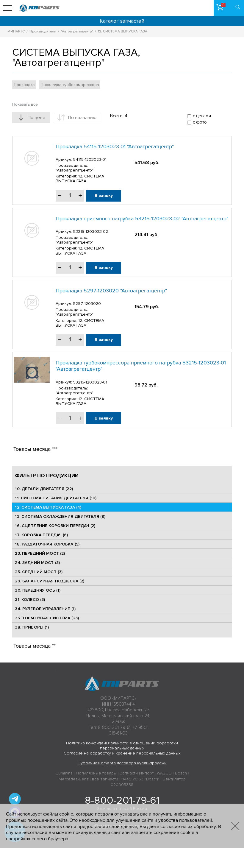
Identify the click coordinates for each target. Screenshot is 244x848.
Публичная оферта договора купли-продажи (122, 763)
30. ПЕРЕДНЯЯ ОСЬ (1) (37, 590)
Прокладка (24, 84)
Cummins (64, 773)
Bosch (181, 773)
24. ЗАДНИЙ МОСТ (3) (37, 562)
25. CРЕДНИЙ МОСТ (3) (38, 571)
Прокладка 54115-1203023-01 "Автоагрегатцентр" (115, 146)
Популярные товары (96, 773)
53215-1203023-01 (90, 382)
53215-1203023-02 (90, 231)
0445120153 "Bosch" (140, 779)
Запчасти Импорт (137, 773)
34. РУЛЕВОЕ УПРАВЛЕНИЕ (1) (45, 608)
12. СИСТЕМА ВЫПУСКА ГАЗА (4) (48, 507)
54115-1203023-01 (90, 159)
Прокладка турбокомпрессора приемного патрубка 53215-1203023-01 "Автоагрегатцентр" (141, 365)
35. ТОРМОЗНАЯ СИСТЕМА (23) (47, 618)
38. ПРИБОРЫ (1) (32, 627)
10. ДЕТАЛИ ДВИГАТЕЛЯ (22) (44, 488)
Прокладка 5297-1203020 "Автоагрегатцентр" (111, 290)
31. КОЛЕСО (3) (30, 599)
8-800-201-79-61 (122, 800)
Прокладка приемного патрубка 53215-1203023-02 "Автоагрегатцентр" (142, 218)
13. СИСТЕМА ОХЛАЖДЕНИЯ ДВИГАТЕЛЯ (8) (60, 516)
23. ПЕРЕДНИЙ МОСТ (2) (40, 553)
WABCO (164, 773)
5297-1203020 (87, 303)
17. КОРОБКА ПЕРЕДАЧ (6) (41, 534)
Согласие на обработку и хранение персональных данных (122, 753)
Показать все (25, 104)
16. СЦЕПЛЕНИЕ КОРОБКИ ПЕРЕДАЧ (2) (55, 525)
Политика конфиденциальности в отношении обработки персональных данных (122, 746)
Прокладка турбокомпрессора (69, 84)
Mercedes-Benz (74, 779)
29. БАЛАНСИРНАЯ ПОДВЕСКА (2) (49, 581)
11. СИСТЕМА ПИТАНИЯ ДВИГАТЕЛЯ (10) (55, 498)
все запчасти (105, 779)
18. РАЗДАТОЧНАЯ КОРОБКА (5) (47, 544)
